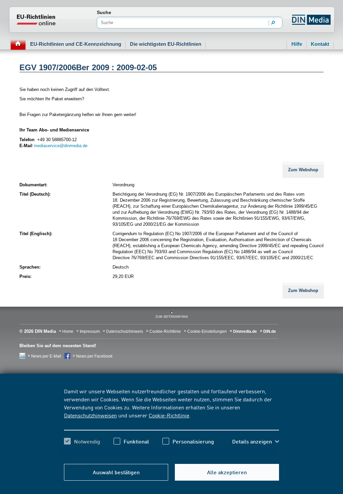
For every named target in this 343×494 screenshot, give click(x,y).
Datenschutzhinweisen (90, 415)
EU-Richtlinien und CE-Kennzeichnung (75, 44)
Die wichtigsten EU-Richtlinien (165, 44)
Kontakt (320, 44)
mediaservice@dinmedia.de (60, 145)
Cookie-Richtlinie (169, 415)
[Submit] (273, 23)
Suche (104, 12)
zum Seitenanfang (171, 316)
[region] (171, 422)
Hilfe (296, 44)
